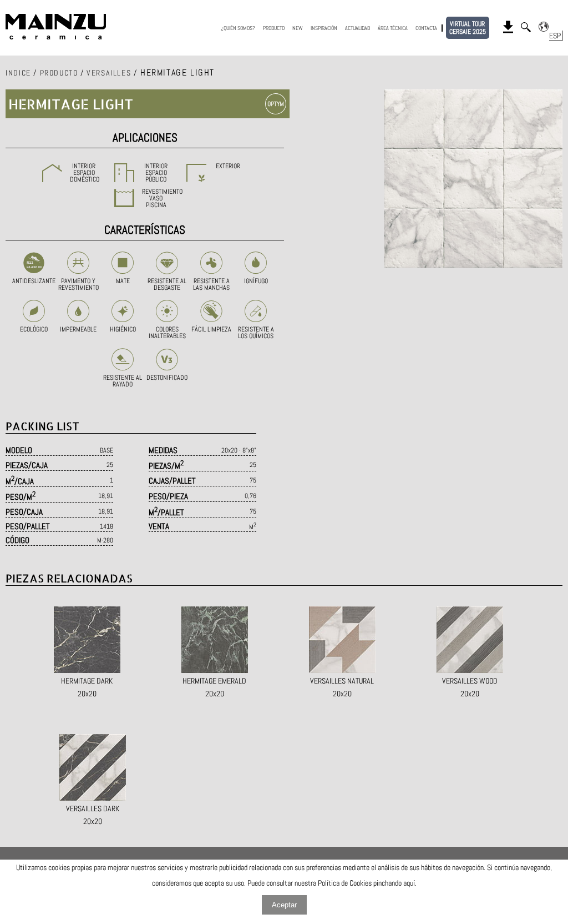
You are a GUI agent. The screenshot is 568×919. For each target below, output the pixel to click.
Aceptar (284, 905)
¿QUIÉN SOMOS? (238, 28)
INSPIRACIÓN (324, 28)
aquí (409, 883)
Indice (18, 73)
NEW (297, 28)
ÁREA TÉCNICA (393, 28)
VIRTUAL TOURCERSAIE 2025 (467, 27)
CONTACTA (426, 28)
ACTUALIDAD (357, 28)
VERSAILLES (109, 73)
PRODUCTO (274, 28)
